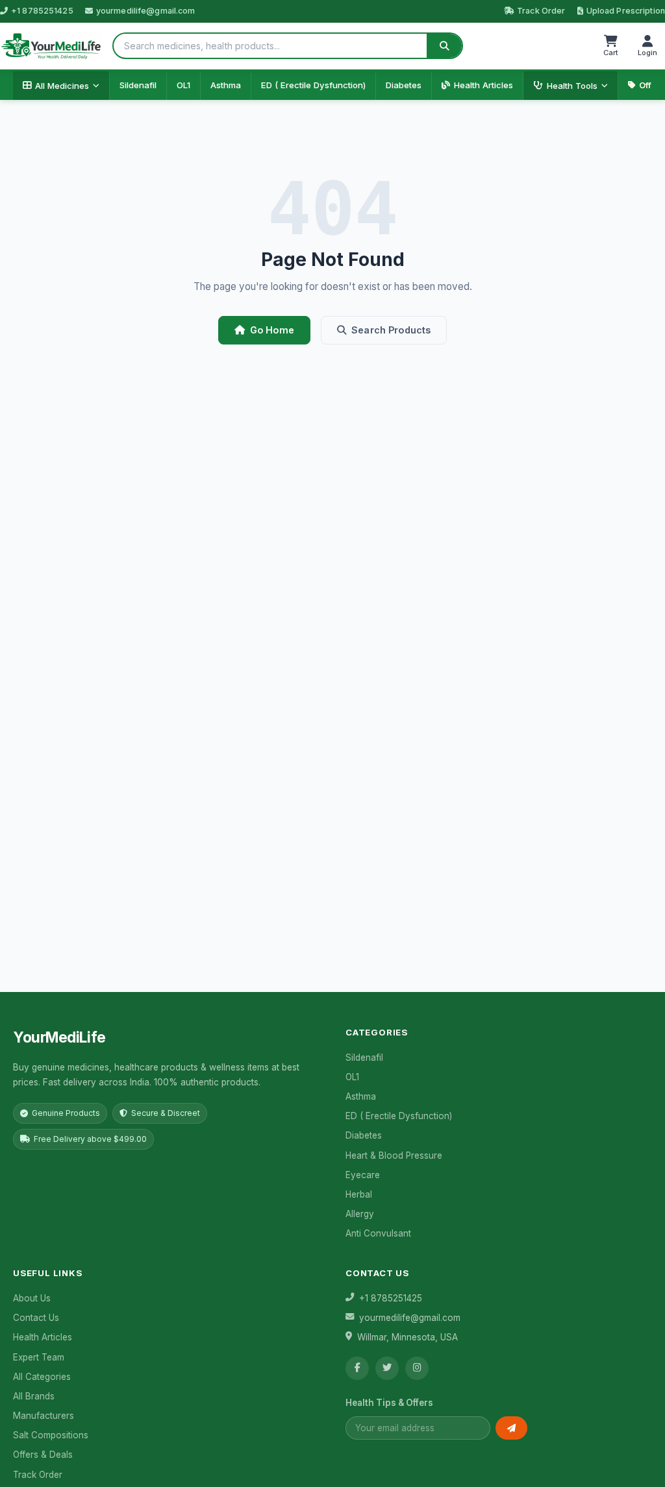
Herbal (358, 1194)
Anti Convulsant (378, 1233)
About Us (32, 1298)
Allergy (359, 1214)
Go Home (272, 329)
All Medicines (62, 85)
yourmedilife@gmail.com (145, 11)
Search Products (391, 329)
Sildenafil (138, 85)
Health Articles (483, 85)
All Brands (34, 1396)
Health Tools (572, 85)
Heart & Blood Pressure (393, 1155)
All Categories (42, 1377)
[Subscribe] (511, 1428)
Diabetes (403, 85)
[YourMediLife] (51, 46)
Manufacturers (43, 1415)
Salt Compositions (50, 1435)
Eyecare (362, 1175)
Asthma (225, 85)
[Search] (444, 46)
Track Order (541, 11)
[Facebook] (357, 1368)
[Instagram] (417, 1368)
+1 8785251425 (42, 11)
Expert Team (38, 1357)
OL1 (183, 85)
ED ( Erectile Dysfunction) (313, 85)
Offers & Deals (43, 1454)
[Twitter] (387, 1368)
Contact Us (36, 1317)
